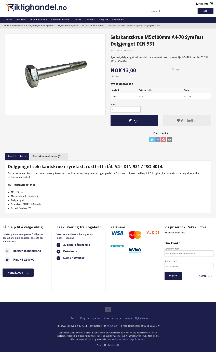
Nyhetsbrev (141, 318)
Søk (205, 10)
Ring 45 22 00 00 (23, 259)
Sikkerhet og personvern (117, 318)
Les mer (110, 339)
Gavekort (90, 19)
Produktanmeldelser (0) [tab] (46, 156)
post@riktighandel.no (27, 250)
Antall (113, 104)
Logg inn (103, 19)
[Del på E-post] (169, 139)
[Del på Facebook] (157, 139)
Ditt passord (171, 261)
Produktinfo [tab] (15, 156)
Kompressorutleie (60, 19)
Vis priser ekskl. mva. (175, 232)
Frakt (74, 318)
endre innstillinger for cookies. (132, 339)
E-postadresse (172, 248)
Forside (8, 19)
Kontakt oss (118, 19)
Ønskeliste (188, 120)
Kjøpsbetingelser (90, 318)
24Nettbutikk (113, 345)
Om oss (78, 19)
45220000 (112, 325)
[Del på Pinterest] (163, 139)
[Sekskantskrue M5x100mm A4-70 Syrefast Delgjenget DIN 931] (55, 74)
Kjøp (136, 120)
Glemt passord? (206, 275)
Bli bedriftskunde (38, 19)
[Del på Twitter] (152, 139)
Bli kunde (21, 19)
